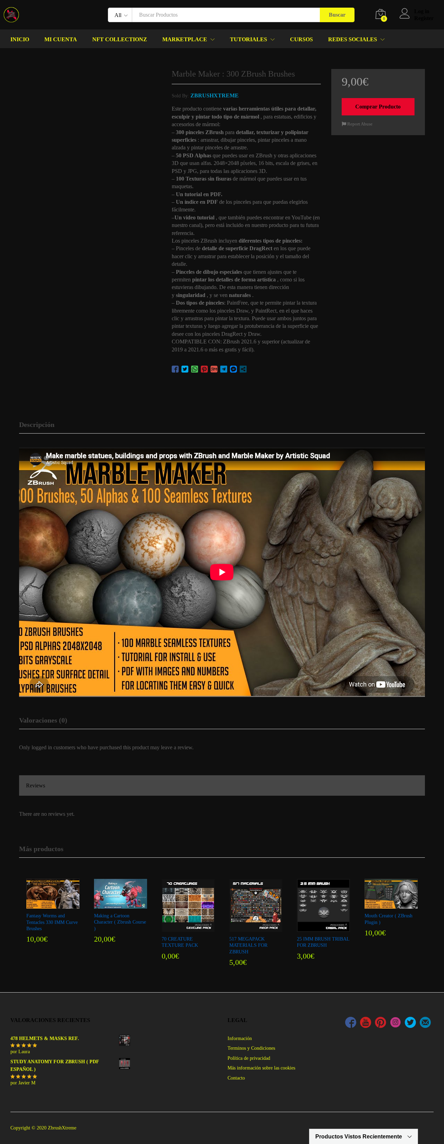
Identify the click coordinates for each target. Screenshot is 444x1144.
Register (424, 18)
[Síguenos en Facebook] (350, 1023)
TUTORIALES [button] (248, 39)
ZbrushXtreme (214, 95)
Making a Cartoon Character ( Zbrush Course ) (120, 922)
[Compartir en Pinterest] (204, 369)
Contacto (236, 1078)
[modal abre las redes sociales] (243, 369)
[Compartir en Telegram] (223, 369)
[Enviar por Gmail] (214, 369)
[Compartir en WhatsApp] (194, 369)
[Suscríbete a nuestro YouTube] (365, 1023)
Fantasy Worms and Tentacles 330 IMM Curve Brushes (52, 922)
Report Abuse (359, 124)
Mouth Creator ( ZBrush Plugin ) (388, 919)
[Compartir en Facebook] (175, 369)
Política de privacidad (249, 1058)
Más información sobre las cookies (261, 1068)
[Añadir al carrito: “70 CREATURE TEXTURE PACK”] (187, 928)
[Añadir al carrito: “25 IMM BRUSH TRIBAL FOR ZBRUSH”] (322, 928)
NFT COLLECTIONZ (119, 39)
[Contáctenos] (425, 1023)
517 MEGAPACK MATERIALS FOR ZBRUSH (248, 945)
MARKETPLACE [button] (184, 39)
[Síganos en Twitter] (410, 1023)
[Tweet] (184, 369)
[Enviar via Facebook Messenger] (233, 369)
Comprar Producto (378, 107)
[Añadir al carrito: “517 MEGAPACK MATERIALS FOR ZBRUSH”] (255, 928)
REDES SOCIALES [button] (352, 39)
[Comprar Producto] (52, 904)
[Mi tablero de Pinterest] (380, 1023)
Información (240, 1038)
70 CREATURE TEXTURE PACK (180, 942)
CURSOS (301, 39)
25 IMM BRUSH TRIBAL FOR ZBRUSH (323, 942)
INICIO (19, 39)
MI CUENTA (60, 39)
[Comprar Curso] (120, 904)
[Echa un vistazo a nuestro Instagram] (395, 1023)
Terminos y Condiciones (251, 1048)
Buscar (337, 15)
